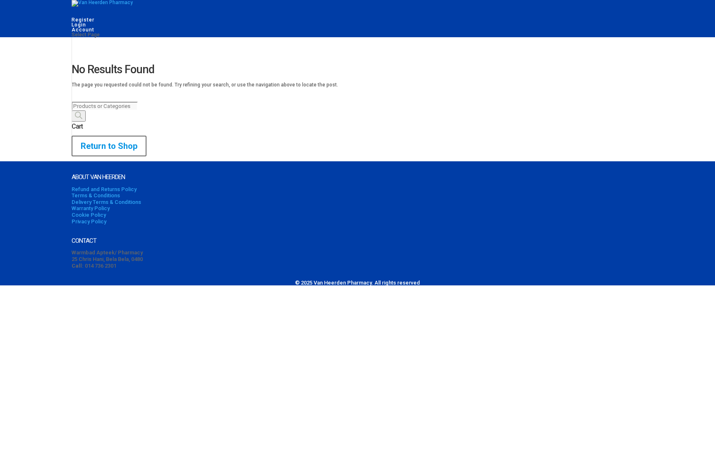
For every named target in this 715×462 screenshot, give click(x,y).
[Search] (79, 116)
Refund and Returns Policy (104, 189)
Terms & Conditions (96, 195)
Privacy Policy (89, 221)
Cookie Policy (89, 215)
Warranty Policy (91, 208)
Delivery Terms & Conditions (106, 202)
